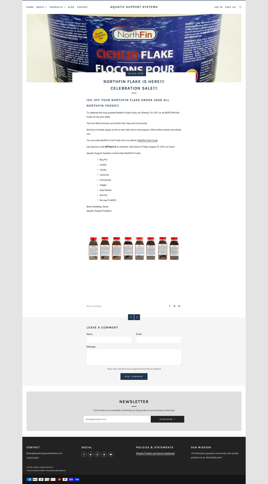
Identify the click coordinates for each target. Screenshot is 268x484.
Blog (71, 7)
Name (89, 334)
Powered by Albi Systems (56, 470)
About (40, 7)
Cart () (230, 7)
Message (91, 346)
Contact (82, 7)
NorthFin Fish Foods (148, 140)
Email (139, 334)
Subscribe (166, 419)
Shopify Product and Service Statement (155, 453)
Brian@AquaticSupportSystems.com (44, 453)
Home (30, 7)
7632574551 (33, 458)
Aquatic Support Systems (134, 7)
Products (56, 7)
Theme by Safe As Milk (36, 470)
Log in (218, 7)
